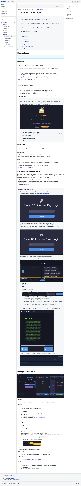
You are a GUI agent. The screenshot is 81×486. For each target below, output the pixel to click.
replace (39, 77)
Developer (26, 38)
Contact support (12, 475)
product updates (12, 478)
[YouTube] (76, 483)
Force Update (31, 459)
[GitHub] (74, 483)
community (15, 476)
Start (3, 4)
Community (4, 13)
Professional (26, 41)
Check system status (16, 479)
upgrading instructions (40, 417)
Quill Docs (8, 11)
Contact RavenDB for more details (26, 167)
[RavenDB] (3, 1)
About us (14, 483)
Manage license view (26, 48)
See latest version (59, 6)
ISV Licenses (26, 44)
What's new (4, 15)
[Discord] (78, 483)
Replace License (24, 459)
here (36, 79)
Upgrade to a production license (27, 77)
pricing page (27, 27)
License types (24, 36)
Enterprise (26, 43)
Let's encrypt (31, 74)
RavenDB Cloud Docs (8, 9)
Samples (8, 8)
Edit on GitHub (21, 470)
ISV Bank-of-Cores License (27, 46)
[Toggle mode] (70, 1)
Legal (18, 483)
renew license (34, 31)
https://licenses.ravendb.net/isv (42, 193)
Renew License (38, 459)
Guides (8, 6)
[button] (8, 22)
